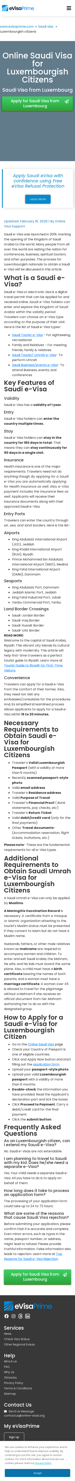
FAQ (7, 1367)
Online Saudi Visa (41, 1044)
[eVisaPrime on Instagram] (13, 1316)
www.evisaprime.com (17, 26)
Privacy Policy (13, 1383)
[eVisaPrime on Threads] (20, 1316)
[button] (69, 8)
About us (10, 1361)
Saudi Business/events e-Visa (35, 365)
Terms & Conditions (18, 1388)
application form (46, 1064)
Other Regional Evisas (19, 1344)
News (7, 1334)
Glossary (10, 1378)
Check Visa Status (17, 1339)
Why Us (9, 1372)
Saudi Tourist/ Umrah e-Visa (34, 355)
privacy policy (42, 1463)
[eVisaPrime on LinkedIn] (27, 1316)
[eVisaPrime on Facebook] (6, 1316)
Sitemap (10, 1394)
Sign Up (14, 1437)
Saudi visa (45, 26)
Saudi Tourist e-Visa (27, 335)
